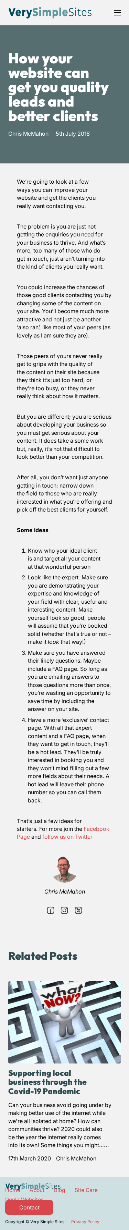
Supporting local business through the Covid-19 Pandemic (47, 1082)
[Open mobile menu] (117, 12)
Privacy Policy (85, 1221)
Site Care (86, 1190)
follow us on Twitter (68, 836)
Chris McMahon (28, 133)
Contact (29, 1207)
